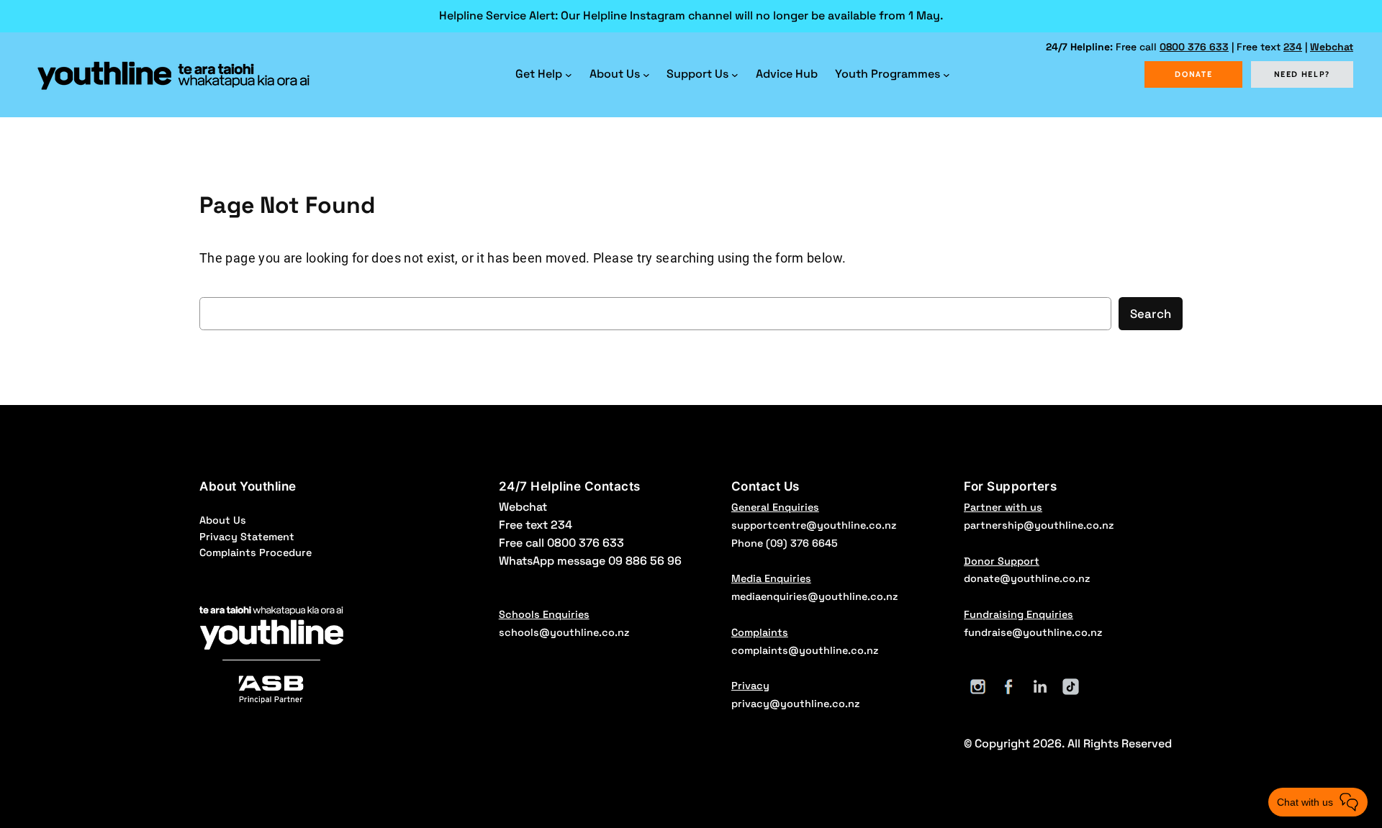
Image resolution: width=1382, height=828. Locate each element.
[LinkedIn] (1039, 686)
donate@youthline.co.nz (1027, 578)
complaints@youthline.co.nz (804, 650)
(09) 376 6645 (802, 543)
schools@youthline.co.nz (564, 632)
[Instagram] (978, 686)
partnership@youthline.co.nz (1039, 525)
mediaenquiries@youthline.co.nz (814, 596)
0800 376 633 (1194, 46)
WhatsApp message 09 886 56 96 (590, 560)
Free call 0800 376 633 (561, 542)
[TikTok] (1070, 686)
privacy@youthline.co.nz (795, 703)
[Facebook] (1008, 686)
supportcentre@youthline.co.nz (813, 525)
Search (1150, 314)
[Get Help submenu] (568, 74)
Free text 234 (535, 524)
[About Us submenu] (646, 74)
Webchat (1331, 46)
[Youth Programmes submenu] (946, 74)
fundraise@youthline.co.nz (1033, 632)
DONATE (1193, 74)
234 (1292, 46)
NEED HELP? (1302, 74)
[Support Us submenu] (735, 74)
